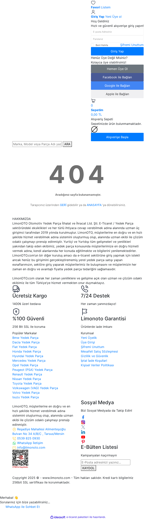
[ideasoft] (57, 517)
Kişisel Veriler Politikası (97, 365)
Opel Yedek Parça (25, 365)
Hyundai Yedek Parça (27, 356)
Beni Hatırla (102, 45)
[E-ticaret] (77, 517)
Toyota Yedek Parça (26, 383)
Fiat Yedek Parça (24, 347)
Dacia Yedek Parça (26, 342)
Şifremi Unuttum (132, 45)
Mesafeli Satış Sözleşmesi (99, 351)
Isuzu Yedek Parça (25, 397)
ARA (67, 144)
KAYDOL (88, 468)
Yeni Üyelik (89, 338)
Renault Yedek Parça (27, 374)
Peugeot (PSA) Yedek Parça (32, 370)
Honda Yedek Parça (26, 351)
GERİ (63, 205)
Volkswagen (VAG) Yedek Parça (35, 388)
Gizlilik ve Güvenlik (94, 356)
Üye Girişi (88, 342)
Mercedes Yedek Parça (28, 360)
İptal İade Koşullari (94, 360)
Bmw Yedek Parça (25, 338)
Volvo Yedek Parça (26, 392)
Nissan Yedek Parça (26, 379)
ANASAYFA (94, 205)
